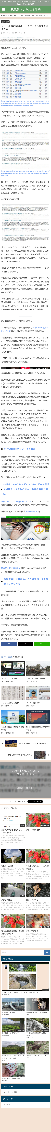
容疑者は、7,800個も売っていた (16, 502)
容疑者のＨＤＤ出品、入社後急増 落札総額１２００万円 (26, 581)
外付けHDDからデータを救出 (20, 449)
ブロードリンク (32, 512)
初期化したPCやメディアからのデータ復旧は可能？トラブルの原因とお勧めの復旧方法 (26, 489)
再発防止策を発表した (11, 568)
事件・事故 (5, 22)
